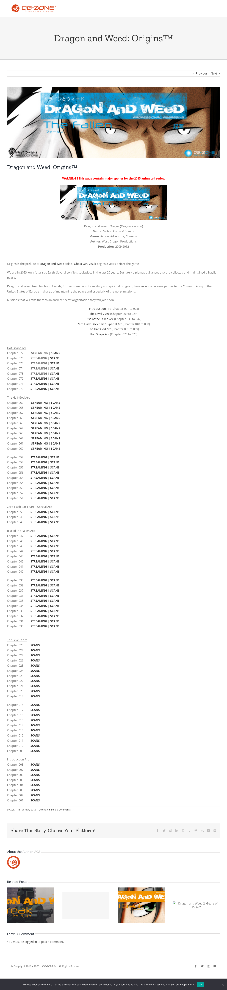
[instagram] (208, 966)
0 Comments (64, 809)
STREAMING (39, 378)
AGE (12, 809)
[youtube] (215, 966)
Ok (200, 984)
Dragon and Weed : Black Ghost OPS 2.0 (66, 264)
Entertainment (46, 809)
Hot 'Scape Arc (100, 334)
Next (214, 73)
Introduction (97, 309)
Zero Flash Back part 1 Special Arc (99, 324)
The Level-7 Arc (100, 314)
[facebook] (195, 966)
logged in (31, 942)
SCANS (55, 353)
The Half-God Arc (99, 329)
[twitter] (202, 966)
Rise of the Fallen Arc (100, 319)
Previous (201, 73)
